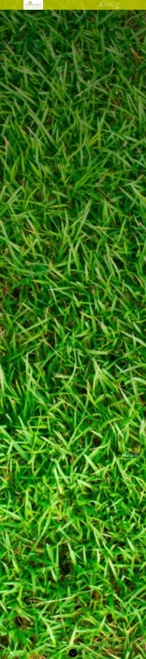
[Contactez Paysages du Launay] (100, 4)
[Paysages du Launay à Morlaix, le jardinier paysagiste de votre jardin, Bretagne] (33, 5)
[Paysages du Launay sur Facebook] (11, 653)
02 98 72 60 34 (108, 4)
